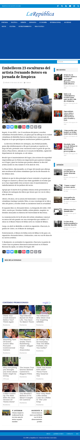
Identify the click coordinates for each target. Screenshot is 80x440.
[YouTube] (70, 6)
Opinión (23, 22)
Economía (43, 22)
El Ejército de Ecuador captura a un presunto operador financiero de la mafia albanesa (70, 79)
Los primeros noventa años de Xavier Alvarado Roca (69, 172)
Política (14, 22)
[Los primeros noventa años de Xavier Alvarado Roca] (58, 172)
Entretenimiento (25, 26)
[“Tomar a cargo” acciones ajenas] (58, 188)
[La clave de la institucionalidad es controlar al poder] (58, 224)
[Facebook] (58, 6)
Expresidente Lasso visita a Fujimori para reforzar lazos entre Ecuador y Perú (69, 115)
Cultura (12, 26)
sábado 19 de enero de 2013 (13, 82)
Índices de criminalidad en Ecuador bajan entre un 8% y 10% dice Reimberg (70, 97)
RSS (77, 434)
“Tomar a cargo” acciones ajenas (70, 186)
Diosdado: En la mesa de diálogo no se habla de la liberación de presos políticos (70, 147)
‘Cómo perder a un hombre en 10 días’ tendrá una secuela (70, 132)
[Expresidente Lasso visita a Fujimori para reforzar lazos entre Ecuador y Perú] (58, 113)
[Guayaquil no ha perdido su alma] (58, 200)
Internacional (55, 22)
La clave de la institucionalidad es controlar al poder (71, 223)
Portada (5, 22)
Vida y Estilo (39, 26)
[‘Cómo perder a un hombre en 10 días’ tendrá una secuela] (58, 133)
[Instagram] (74, 6)
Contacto (70, 434)
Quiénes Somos (58, 434)
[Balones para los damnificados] (58, 212)
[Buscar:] (67, 62)
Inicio (48, 434)
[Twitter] (62, 6)
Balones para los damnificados (70, 210)
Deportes (32, 22)
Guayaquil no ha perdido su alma (69, 198)
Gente (4, 26)
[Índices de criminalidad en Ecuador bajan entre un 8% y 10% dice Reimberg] (58, 96)
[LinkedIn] (66, 6)
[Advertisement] (40, 44)
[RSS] (78, 6)
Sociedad (67, 22)
